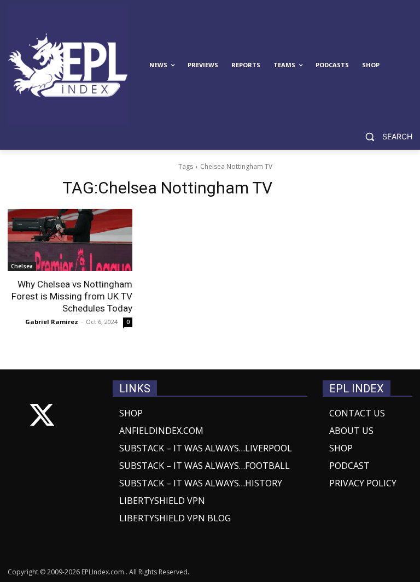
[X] (42, 417)
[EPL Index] (68, 65)
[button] (384, 137)
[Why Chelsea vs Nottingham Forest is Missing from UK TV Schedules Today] (70, 240)
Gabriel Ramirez (51, 322)
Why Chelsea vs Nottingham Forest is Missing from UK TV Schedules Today (71, 296)
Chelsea (22, 266)
